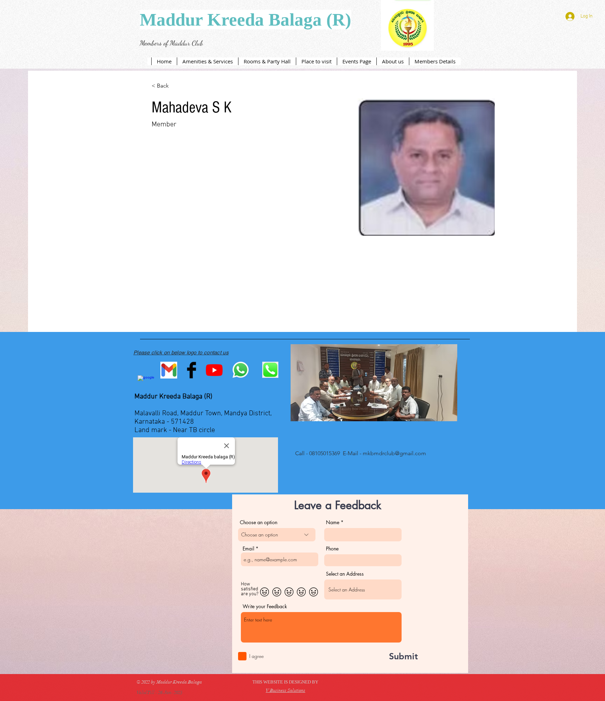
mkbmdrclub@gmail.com (394, 453)
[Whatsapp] (240, 370)
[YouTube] (214, 370)
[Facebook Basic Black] (191, 370)
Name (332, 522)
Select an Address (345, 573)
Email (248, 548)
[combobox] (363, 589)
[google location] (146, 383)
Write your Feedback (265, 606)
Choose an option (258, 522)
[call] (270, 370)
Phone (332, 548)
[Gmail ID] (168, 370)
